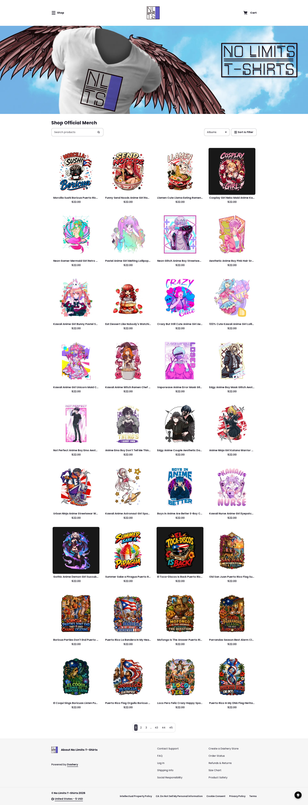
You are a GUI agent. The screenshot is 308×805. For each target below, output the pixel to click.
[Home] (153, 12)
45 (171, 727)
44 (163, 727)
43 (156, 727)
